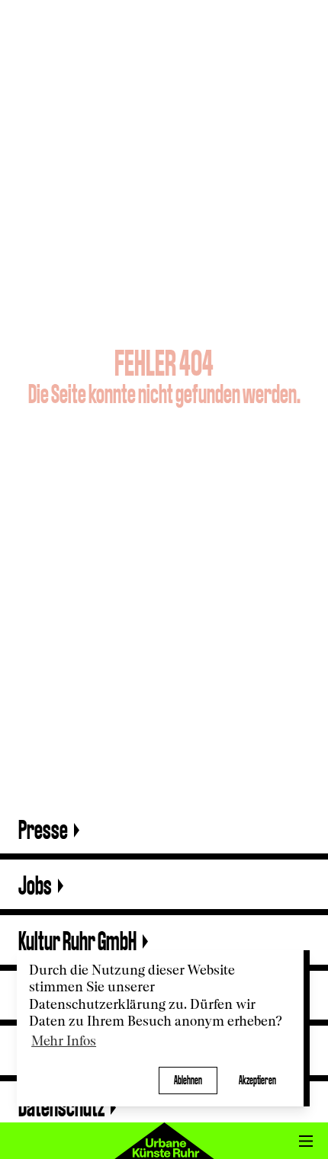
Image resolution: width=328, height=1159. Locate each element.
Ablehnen (188, 1080)
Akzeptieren (257, 1080)
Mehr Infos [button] (63, 1042)
